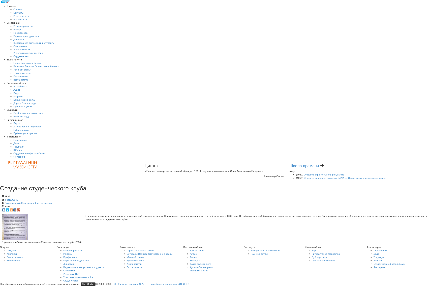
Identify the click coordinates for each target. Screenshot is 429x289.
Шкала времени (304, 165)
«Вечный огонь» (22, 69)
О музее (17, 9)
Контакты (18, 12)
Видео (16, 93)
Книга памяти (20, 76)
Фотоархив (19, 156)
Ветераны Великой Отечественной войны (36, 66)
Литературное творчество (27, 126)
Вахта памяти (20, 79)
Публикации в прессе (25, 133)
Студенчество (20, 56)
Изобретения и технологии (28, 113)
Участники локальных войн (28, 52)
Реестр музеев (21, 16)
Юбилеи (17, 150)
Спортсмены (20, 46)
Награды (18, 96)
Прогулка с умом (22, 106)
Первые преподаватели (26, 36)
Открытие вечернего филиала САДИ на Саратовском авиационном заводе (345, 177)
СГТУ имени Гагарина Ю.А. (128, 283)
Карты (16, 123)
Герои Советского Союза (27, 62)
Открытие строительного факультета (324, 174)
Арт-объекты (20, 86)
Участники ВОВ (21, 49)
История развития (23, 26)
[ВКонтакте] (3, 209)
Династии (18, 39)
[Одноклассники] (11, 209)
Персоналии (20, 139)
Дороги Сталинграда (24, 103)
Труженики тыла (22, 73)
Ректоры (17, 29)
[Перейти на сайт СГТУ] (5, 1)
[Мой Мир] (14, 209)
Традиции (18, 146)
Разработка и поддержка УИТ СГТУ (169, 283)
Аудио (16, 89)
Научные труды (21, 116)
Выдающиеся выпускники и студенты (33, 42)
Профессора (20, 32)
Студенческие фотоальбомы (29, 153)
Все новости (20, 19)
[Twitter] (7, 209)
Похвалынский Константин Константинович (28, 203)
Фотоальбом (11, 199)
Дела (16, 143)
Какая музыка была (24, 99)
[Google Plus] (18, 209)
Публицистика (21, 129)
